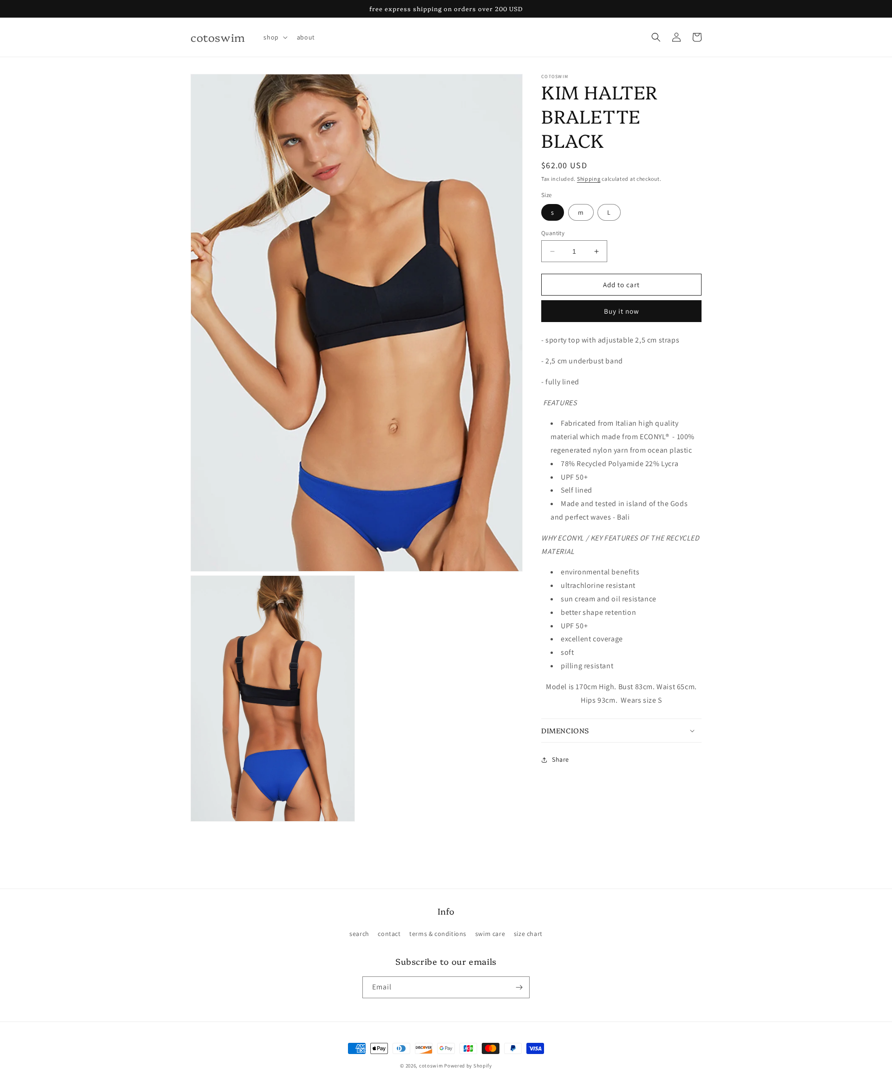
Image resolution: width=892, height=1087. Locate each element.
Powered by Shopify (468, 1065)
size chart (528, 933)
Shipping (589, 178)
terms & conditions (437, 933)
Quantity (552, 233)
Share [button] (560, 759)
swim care (490, 933)
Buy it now (621, 311)
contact (389, 933)
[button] (274, 37)
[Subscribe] (519, 987)
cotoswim (431, 1065)
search (359, 933)
